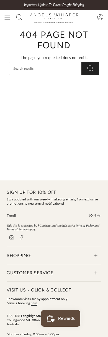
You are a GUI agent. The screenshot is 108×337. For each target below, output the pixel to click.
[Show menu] (7, 17)
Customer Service (30, 272)
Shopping (18, 255)
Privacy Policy (85, 225)
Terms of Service (17, 229)
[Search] (90, 68)
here (34, 303)
